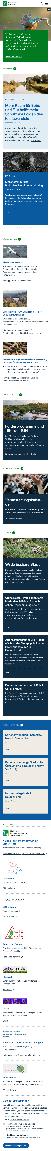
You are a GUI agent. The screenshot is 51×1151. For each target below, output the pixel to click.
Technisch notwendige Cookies (20, 1124)
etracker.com (23, 1113)
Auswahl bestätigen (13, 1145)
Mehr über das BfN (13, 56)
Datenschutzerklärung (19, 1119)
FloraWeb (7, 989)
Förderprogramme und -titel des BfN (21, 454)
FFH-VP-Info (8, 1090)
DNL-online (8, 888)
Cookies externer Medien (17, 1135)
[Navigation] (46, 3)
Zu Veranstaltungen (13, 519)
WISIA (6, 1021)
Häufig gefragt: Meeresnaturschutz (18, 280)
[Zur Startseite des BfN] (21, 3)
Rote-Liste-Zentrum (12, 957)
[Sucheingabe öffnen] (41, 3)
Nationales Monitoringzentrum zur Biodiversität (24, 853)
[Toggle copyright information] (49, 9)
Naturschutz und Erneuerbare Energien (20, 1055)
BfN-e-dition (8, 916)
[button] (17, 227)
